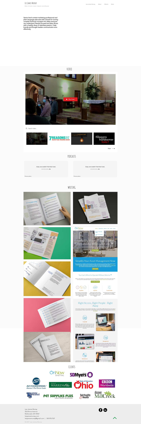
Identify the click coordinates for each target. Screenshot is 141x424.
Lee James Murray (31, 3)
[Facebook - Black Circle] (100, 410)
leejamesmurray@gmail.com (34, 418)
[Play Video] (36, 138)
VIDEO (69, 69)
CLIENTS (71, 367)
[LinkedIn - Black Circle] (105, 410)
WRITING (72, 187)
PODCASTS (72, 156)
